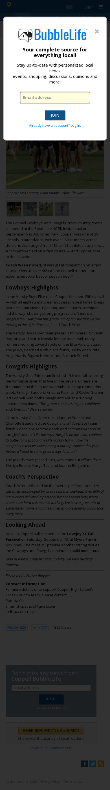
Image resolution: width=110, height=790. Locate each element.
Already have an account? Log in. (55, 125)
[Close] (96, 31)
